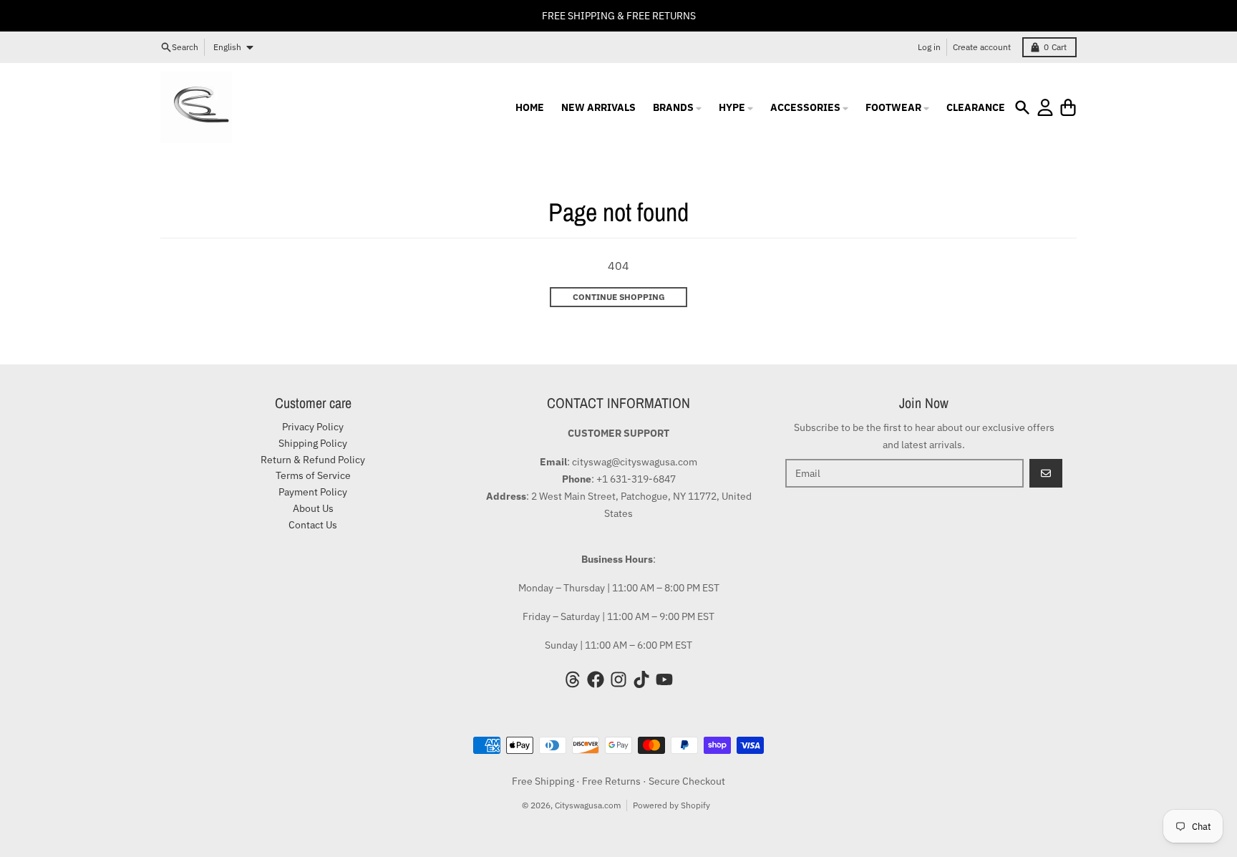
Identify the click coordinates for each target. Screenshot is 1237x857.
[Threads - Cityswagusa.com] (572, 679)
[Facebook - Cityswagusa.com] (595, 679)
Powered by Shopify (671, 805)
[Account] (1045, 107)
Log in (929, 47)
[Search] (1022, 107)
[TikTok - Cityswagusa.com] (641, 679)
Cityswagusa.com (588, 805)
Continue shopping (619, 296)
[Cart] (1068, 107)
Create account (982, 47)
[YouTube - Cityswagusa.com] (664, 679)
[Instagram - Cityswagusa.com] (618, 679)
